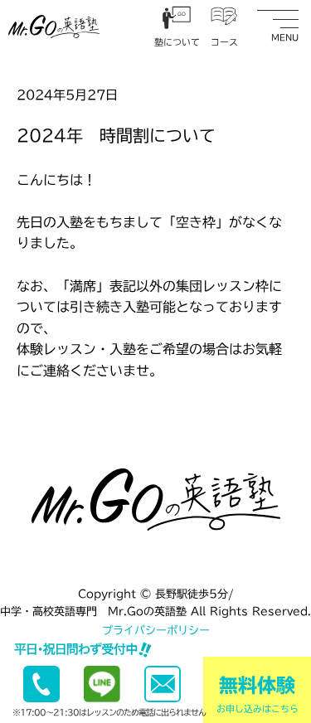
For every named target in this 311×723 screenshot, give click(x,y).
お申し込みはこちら (257, 694)
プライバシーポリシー (156, 630)
